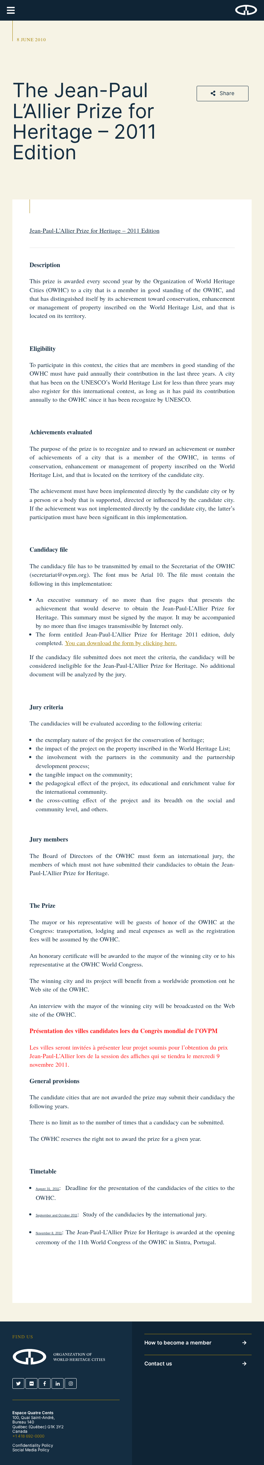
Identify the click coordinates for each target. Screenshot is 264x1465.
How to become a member (177, 1342)
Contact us (158, 1363)
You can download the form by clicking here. (121, 643)
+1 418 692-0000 (28, 1436)
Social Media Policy (31, 1450)
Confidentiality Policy (32, 1445)
